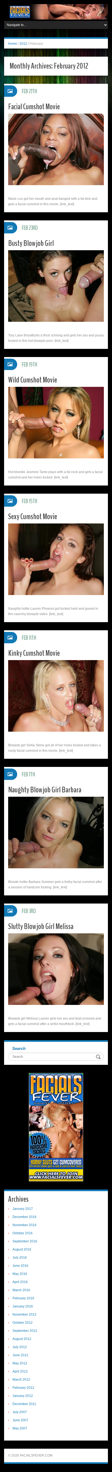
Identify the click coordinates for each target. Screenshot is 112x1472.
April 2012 (20, 1371)
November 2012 (24, 1314)
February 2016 (23, 1298)
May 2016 (20, 1274)
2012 (23, 44)
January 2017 (23, 1209)
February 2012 (23, 1388)
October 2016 (23, 1233)
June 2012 (20, 1355)
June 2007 (20, 1420)
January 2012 (23, 1396)
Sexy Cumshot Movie (32, 516)
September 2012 (25, 1331)
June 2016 (20, 1266)
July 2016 (20, 1257)
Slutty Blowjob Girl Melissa (40, 926)
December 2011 (24, 1404)
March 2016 (21, 1290)
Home (12, 44)
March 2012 (21, 1379)
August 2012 (22, 1339)
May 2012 (20, 1363)
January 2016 (23, 1306)
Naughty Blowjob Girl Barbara (44, 789)
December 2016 (24, 1217)
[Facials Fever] (56, 12)
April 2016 (20, 1282)
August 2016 (22, 1249)
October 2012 (23, 1323)
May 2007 (20, 1428)
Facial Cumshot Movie (34, 106)
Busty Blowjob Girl (31, 243)
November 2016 (24, 1225)
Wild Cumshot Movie (32, 379)
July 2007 (20, 1412)
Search (19, 1048)
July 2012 (20, 1347)
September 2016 (25, 1241)
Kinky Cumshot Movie (34, 653)
